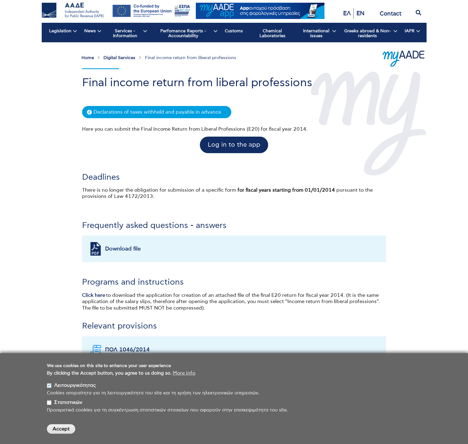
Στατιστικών (68, 402)
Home (88, 58)
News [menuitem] (86, 35)
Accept (61, 429)
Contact (390, 14)
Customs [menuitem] (234, 31)
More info (184, 373)
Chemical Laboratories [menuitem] (272, 33)
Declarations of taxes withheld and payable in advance (157, 112)
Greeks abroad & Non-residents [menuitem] (363, 35)
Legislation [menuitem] (57, 35)
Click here (93, 295)
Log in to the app (234, 145)
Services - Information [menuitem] (119, 35)
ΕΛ (347, 13)
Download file (123, 249)
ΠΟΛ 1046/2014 (127, 349)
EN (360, 13)
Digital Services (119, 58)
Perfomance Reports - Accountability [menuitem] (176, 35)
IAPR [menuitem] (406, 35)
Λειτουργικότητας (75, 385)
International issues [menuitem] (312, 35)
